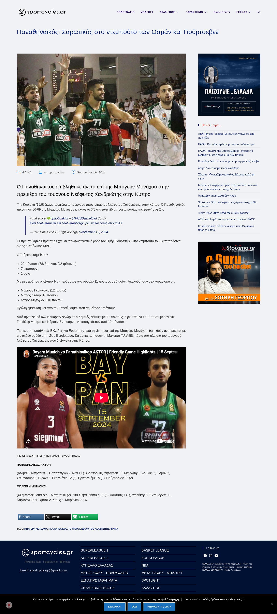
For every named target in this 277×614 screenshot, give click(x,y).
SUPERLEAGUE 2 (94, 558)
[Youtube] (216, 555)
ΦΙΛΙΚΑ (114, 529)
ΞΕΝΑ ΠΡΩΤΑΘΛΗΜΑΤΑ (99, 580)
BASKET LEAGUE (155, 550)
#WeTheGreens (41, 223)
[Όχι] (272, 604)
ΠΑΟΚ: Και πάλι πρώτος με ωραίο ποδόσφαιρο (226, 144)
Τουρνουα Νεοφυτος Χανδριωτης (88, 529)
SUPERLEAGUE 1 (94, 550)
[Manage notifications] (9, 605)
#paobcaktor (59, 218)
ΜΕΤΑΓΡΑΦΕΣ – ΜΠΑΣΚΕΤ (162, 573)
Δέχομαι (114, 606)
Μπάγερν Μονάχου (35, 529)
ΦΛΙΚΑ (26, 172)
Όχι (134, 606)
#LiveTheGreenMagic (69, 223)
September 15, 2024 (93, 232)
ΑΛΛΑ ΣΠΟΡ (151, 588)
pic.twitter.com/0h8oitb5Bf (103, 223)
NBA (145, 565)
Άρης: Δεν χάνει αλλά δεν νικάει (217, 195)
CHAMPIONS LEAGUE (98, 588)
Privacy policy (159, 606)
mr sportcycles (54, 172)
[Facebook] (205, 555)
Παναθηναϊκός (57, 529)
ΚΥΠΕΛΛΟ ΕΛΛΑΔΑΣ (97, 565)
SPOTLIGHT (151, 580)
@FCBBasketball (84, 218)
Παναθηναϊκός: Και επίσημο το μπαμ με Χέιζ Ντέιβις (228, 161)
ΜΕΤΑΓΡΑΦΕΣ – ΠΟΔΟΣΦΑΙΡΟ (104, 573)
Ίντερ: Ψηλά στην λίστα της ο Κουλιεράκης (223, 212)
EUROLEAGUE (153, 558)
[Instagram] (210, 555)
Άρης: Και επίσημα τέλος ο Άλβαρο (218, 168)
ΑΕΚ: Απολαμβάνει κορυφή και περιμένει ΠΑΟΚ (226, 219)
